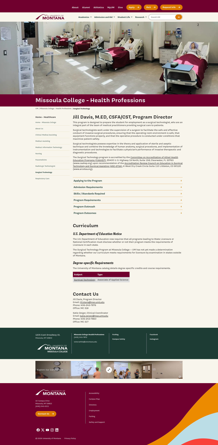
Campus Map (94, 399)
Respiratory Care (42, 179)
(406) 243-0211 (42, 406)
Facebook (154, 334)
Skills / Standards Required (89, 193)
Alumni (86, 7)
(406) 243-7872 (80, 337)
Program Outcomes (85, 213)
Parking (115, 334)
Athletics (99, 7)
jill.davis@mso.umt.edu (92, 302)
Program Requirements (87, 200)
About (75, 7)
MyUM (110, 7)
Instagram (154, 339)
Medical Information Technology (48, 147)
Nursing (38, 153)
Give (120, 7)
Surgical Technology (84, 279)
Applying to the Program (88, 180)
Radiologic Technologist (45, 166)
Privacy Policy (70, 438)
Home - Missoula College (45, 122)
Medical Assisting (42, 141)
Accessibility (94, 393)
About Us (39, 128)
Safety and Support (97, 422)
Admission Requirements (88, 187)
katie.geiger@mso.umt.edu (94, 315)
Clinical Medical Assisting (46, 135)
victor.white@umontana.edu (85, 342)
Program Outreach (84, 206)
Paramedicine (41, 160)
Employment (94, 410)
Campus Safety (118, 339)
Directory (93, 405)
